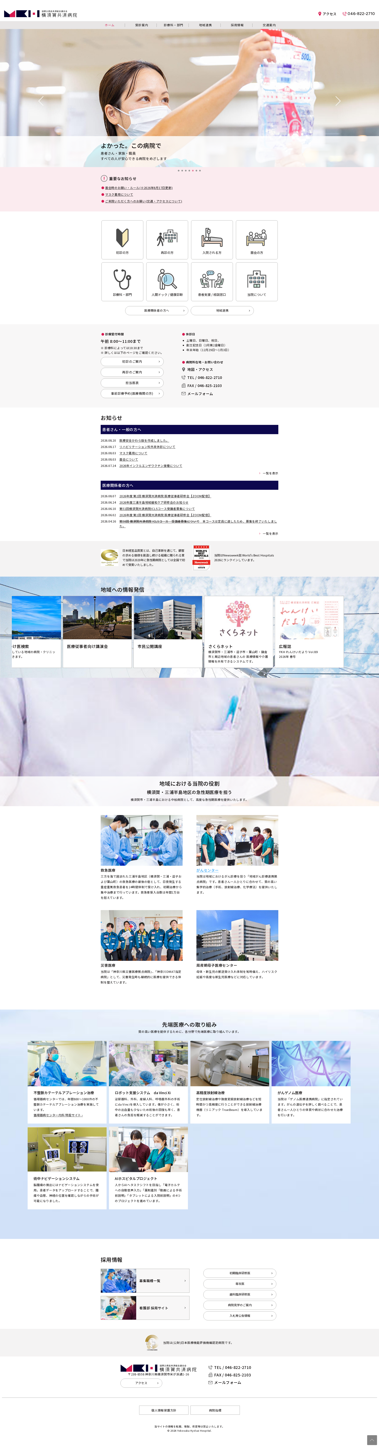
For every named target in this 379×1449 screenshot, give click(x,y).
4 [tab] (190, 172)
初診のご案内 (132, 361)
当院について (256, 294)
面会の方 (256, 252)
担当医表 (132, 382)
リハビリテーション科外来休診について (147, 447)
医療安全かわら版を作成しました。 (144, 440)
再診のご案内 (132, 372)
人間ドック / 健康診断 (167, 294)
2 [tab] (183, 172)
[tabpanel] (189, 98)
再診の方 (167, 252)
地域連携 (205, 25)
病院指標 (215, 1410)
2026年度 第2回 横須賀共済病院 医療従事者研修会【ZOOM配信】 (165, 496)
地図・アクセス (200, 369)
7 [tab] (201, 172)
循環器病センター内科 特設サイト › (58, 1115)
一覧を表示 (270, 473)
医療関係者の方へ (156, 310)
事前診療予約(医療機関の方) (132, 393)
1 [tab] (180, 172)
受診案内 (141, 25)
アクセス (330, 13)
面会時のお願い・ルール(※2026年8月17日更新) (139, 188)
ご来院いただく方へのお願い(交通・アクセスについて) (143, 201)
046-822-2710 (361, 13)
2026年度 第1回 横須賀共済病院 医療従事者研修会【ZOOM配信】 (165, 515)
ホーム (110, 25)
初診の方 (122, 252)
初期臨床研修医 (240, 1273)
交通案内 (269, 25)
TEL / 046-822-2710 (204, 377)
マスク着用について (119, 194)
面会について (128, 459)
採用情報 (237, 25)
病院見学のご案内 (240, 1305)
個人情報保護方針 (163, 1410)
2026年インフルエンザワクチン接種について (150, 466)
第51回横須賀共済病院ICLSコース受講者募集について (157, 509)
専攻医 (239, 1284)
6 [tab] (198, 172)
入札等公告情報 (240, 1315)
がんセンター (207, 870)
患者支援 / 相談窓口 (212, 294)
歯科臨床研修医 (240, 1294)
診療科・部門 (173, 25)
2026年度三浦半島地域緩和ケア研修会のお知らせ (154, 502)
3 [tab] (187, 172)
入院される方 (212, 252)
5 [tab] (194, 172)
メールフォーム (200, 393)
